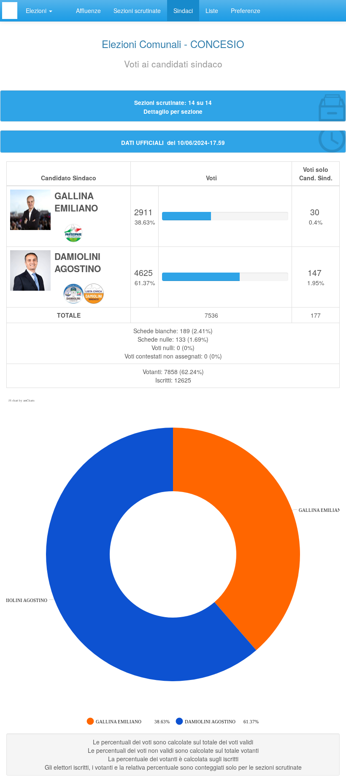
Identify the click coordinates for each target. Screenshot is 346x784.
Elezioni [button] (37, 10)
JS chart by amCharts (21, 400)
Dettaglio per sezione (173, 111)
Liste (211, 10)
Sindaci (183, 10)
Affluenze (88, 10)
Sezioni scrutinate (137, 10)
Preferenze (245, 10)
